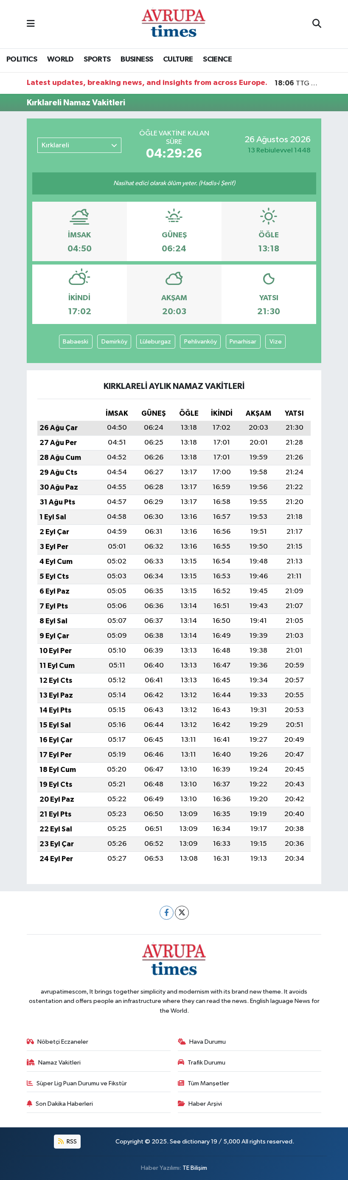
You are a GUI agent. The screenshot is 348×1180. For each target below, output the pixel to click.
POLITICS (21, 59)
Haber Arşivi (205, 1104)
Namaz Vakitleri (59, 1062)
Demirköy (114, 341)
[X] (182, 913)
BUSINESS (137, 59)
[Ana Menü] (31, 24)
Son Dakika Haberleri (64, 1104)
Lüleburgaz (155, 341)
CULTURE (178, 59)
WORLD (60, 59)
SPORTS (97, 59)
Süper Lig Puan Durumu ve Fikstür (81, 1083)
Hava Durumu (207, 1042)
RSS (71, 1141)
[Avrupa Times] (173, 24)
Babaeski (75, 341)
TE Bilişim (194, 1168)
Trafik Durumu (206, 1062)
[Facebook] (167, 913)
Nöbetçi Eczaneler (62, 1042)
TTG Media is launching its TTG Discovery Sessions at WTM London (298, 83)
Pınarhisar (243, 341)
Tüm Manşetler (208, 1083)
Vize (275, 341)
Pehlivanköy (200, 341)
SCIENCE (217, 59)
